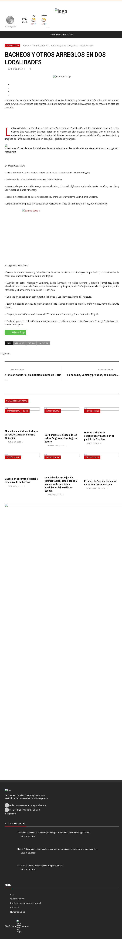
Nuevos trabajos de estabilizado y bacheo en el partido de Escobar (99, 436)
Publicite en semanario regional (25, 903)
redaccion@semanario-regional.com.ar (28, 805)
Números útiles (17, 911)
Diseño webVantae (17, 926)
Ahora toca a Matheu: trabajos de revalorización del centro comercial (21, 434)
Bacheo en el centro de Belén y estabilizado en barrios (21, 480)
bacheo (31, 343)
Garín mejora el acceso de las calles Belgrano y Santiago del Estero (61, 438)
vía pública (43, 343)
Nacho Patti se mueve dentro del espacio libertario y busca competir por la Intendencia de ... (57, 849)
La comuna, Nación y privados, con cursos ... (93, 375)
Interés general (12, 46)
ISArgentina (10, 813)
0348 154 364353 (32, 809)
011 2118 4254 (16, 809)
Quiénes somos (18, 898)
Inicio (12, 894)
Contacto (14, 907)
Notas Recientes (15, 823)
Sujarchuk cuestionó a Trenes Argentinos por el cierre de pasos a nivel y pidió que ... (54, 832)
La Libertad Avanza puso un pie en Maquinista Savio (40, 865)
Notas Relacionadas (16, 400)
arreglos (19, 343)
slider (25, 411)
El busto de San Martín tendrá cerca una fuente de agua (100, 482)
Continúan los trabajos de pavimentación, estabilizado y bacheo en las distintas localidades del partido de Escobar (60, 484)
